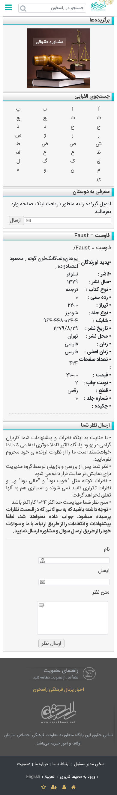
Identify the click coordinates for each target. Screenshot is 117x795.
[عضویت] (54, 787)
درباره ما (41, 764)
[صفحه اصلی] (73, 787)
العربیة (50, 776)
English (33, 776)
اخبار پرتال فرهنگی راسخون (58, 689)
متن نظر (101, 592)
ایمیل (104, 571)
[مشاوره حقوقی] (58, 58)
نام (107, 549)
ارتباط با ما (61, 764)
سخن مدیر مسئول (89, 764)
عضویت (23, 764)
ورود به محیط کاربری (77, 776)
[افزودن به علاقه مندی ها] (43, 787)
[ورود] (64, 787)
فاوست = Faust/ (92, 248)
